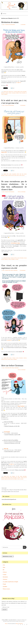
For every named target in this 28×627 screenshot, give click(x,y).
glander (18, 91)
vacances (23, 175)
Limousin (8, 359)
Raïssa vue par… (7, 588)
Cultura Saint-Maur (23, 476)
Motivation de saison (10, 22)
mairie (15, 175)
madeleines (6, 259)
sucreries (16, 259)
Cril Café (17, 476)
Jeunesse (5, 579)
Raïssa (18, 175)
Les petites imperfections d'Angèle (10, 581)
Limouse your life (11, 175)
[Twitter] (20, 3)
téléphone (5, 94)
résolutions (13, 259)
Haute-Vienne (7, 477)
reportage (15, 359)
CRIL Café (6, 448)
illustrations (15, 477)
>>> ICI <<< (9, 340)
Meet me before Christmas (12, 365)
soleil (20, 175)
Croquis (4, 574)
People (4, 584)
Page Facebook (21, 406)
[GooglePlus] (24, 3)
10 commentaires (22, 270)
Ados (4, 567)
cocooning (15, 91)
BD (3, 569)
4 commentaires (22, 105)
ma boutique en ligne (15, 243)
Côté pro (11, 270)
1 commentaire (23, 24)
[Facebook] (18, 3)
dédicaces (3, 477)
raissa (3, 24)
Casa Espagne (7, 431)
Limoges (6, 175)
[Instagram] (26, 3)
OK (24, 547)
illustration (25, 91)
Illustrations (13, 24)
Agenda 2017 (10, 91)
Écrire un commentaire (21, 191)
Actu (4, 565)
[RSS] (22, 3)
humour (21, 91)
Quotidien (5, 586)
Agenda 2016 (6, 91)
